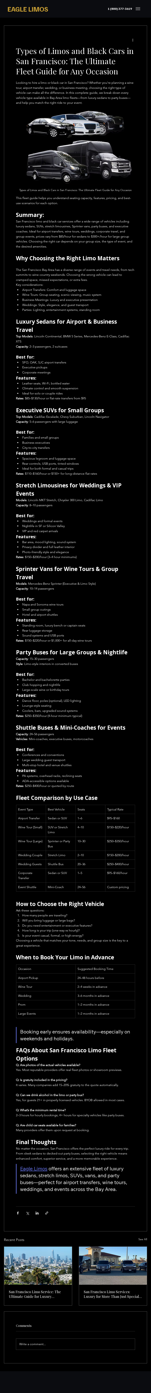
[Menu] (138, 9)
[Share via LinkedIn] (37, 1213)
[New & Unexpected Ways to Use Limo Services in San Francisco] (113, 1266)
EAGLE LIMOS (27, 9)
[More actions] (132, 39)
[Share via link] (47, 1213)
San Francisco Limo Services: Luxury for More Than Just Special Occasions (111, 1294)
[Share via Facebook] (18, 1213)
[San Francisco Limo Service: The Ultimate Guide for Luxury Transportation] (38, 1266)
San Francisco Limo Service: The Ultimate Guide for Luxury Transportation (35, 1294)
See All (142, 1239)
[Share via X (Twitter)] (27, 1213)
